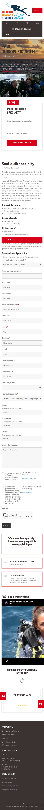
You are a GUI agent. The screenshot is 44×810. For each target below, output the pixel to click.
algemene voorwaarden (29, 478)
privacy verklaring (27, 492)
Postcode (6, 316)
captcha (5, 509)
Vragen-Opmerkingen (10, 445)
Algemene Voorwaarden (9, 778)
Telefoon (6, 338)
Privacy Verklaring (7, 782)
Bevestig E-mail (8, 360)
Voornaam (6, 282)
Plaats (5, 327)
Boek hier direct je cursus (22, 143)
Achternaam (7, 293)
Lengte (4, 405)
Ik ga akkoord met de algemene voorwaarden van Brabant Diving (13, 476)
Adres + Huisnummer (10, 305)
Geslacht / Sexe (8, 383)
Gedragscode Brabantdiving (9, 790)
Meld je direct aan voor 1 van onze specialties (22, 240)
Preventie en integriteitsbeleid (10, 786)
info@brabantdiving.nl (11, 745)
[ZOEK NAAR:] (22, 34)
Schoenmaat (6, 418)
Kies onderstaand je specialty (14, 260)
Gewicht (5, 432)
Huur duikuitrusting (10, 394)
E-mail (5, 349)
